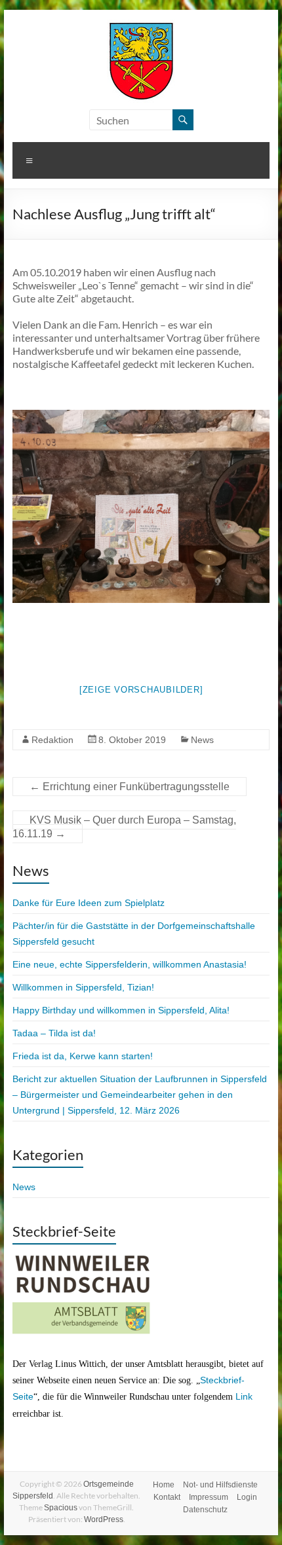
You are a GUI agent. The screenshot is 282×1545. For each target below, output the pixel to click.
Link (243, 1396)
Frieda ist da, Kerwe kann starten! (82, 1056)
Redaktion (52, 740)
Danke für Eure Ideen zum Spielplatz (88, 903)
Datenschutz (205, 1509)
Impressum (208, 1497)
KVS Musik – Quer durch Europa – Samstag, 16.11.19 (124, 826)
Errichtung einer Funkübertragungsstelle (130, 786)
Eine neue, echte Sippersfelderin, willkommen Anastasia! (129, 964)
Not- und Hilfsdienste (220, 1484)
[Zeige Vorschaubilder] (141, 690)
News (202, 740)
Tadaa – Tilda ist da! (54, 1033)
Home (163, 1484)
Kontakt (166, 1497)
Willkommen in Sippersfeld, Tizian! (83, 987)
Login (247, 1497)
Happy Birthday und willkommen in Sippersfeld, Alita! (121, 1010)
